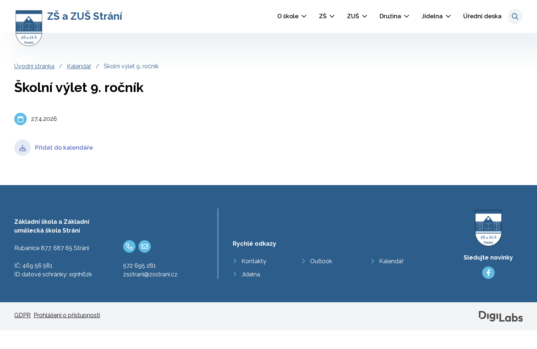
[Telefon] (129, 246)
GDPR (22, 315)
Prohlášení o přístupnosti (67, 315)
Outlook (321, 261)
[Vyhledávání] (515, 16)
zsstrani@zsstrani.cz (150, 274)
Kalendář (79, 66)
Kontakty (253, 261)
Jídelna (432, 16)
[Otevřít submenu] (304, 16)
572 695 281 (139, 265)
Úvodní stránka (34, 66)
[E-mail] (144, 246)
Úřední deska (482, 16)
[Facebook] (488, 272)
